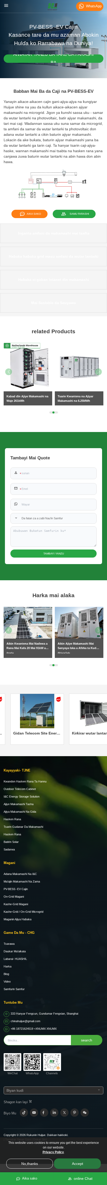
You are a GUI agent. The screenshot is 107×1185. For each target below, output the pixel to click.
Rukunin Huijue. (36, 1135)
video (7, 981)
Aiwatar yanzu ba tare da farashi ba (53, 58)
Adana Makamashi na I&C (20, 873)
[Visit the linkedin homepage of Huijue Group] (54, 1112)
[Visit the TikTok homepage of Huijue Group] (24, 1112)
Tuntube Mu (13, 1002)
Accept (77, 1164)
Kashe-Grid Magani (16, 904)
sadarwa (9, 849)
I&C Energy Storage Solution (21, 796)
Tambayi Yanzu (53, 553)
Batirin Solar (11, 841)
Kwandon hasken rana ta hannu (25, 781)
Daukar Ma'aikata (15, 951)
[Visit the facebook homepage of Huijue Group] (44, 1112)
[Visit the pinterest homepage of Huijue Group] (74, 1112)
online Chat (82, 1178)
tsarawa (9, 943)
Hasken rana (12, 819)
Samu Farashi (78, 213)
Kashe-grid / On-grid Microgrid (23, 911)
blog (6, 974)
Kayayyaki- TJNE (17, 770)
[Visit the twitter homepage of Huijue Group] (64, 1112)
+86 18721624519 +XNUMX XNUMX (34, 1028)
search (86, 1040)
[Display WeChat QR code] (85, 1112)
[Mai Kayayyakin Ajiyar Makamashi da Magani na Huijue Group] (52, 6)
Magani (9, 863)
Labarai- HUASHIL (15, 958)
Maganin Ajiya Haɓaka (17, 919)
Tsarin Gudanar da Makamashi (23, 826)
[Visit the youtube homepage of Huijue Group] (34, 1112)
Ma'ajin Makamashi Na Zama (22, 881)
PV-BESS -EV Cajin (16, 889)
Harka (7, 966)
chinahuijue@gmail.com (25, 1021)
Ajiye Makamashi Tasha (19, 804)
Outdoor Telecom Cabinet (20, 789)
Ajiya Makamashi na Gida (20, 811)
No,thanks (29, 1164)
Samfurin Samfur (14, 989)
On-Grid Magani (14, 896)
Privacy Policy (53, 1152)
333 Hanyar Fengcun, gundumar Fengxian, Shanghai (44, 1013)
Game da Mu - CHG (19, 933)
